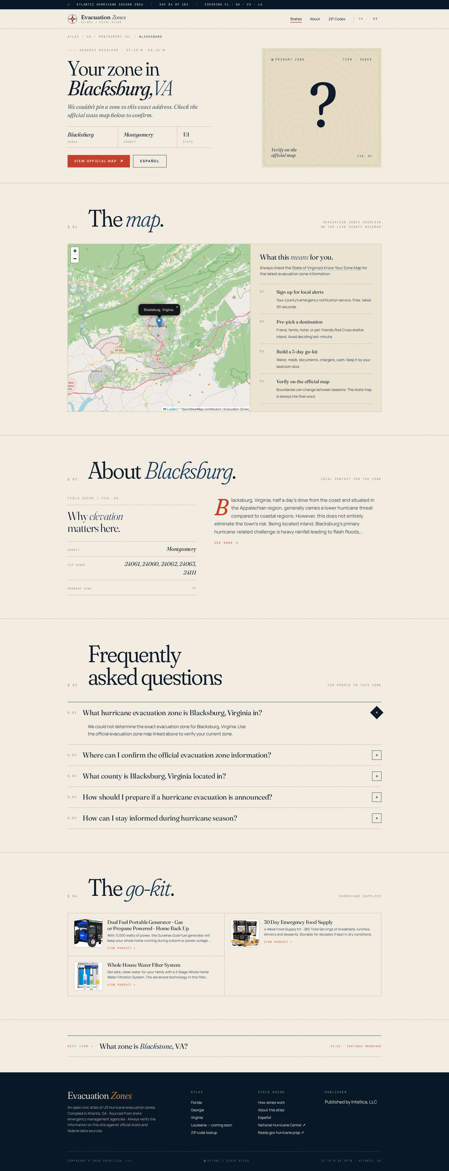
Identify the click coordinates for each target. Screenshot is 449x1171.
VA (89, 36)
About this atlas (271, 1109)
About (315, 18)
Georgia (197, 1109)
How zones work (271, 1102)
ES (375, 19)
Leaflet (171, 409)
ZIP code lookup (204, 1132)
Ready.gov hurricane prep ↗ (281, 1132)
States (296, 18)
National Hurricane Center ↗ (282, 1124)
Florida (196, 1102)
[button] (159, 322)
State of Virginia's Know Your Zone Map (326, 267)
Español (150, 161)
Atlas (73, 36)
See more (223, 543)
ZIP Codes (336, 18)
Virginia (197, 1117)
